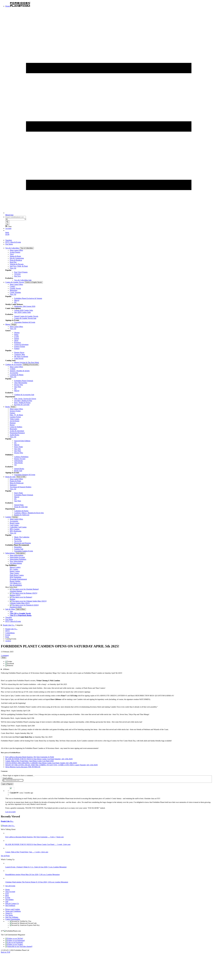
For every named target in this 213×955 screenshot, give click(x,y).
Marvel (16, 300)
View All (13, 268)
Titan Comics (14, 573)
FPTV (7, 631)
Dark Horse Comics (17, 575)
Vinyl (12, 254)
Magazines (13, 290)
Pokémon (17, 539)
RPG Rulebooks (15, 531)
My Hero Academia (21, 356)
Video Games (14, 419)
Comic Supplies (15, 292)
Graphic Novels (15, 288)
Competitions (10, 633)
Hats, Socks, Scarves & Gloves (25, 399)
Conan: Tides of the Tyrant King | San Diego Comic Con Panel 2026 (29, 761)
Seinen (16, 338)
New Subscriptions (16, 561)
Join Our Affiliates (11, 917)
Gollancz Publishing (21, 457)
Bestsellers (18, 547)
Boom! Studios (15, 581)
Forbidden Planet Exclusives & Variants (28, 298)
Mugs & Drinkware (17, 483)
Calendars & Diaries (21, 511)
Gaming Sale (18, 549)
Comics (12, 286)
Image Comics (15, 571)
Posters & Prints (15, 481)
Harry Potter (18, 447)
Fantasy (17, 348)
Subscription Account (17, 557)
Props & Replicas (16, 260)
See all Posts (5, 856)
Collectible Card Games (18, 527)
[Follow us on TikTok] (14, 938)
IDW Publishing (15, 577)
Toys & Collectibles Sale (23, 280)
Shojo (16, 340)
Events (7, 635)
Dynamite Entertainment (18, 579)
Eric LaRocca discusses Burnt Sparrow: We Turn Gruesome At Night (29, 757)
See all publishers (16, 585)
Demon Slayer (19, 352)
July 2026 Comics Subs (22, 312)
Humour (13, 423)
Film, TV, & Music (16, 415)
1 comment (5, 655)
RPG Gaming (14, 529)
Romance (17, 342)
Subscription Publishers (18, 559)
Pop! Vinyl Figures (21, 272)
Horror (12, 425)
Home (7, 889)
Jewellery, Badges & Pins (23, 401)
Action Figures (15, 252)
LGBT (16, 336)
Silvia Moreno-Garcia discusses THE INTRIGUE (22, 767)
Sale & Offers (10, 609)
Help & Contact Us (12, 903)
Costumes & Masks (16, 375)
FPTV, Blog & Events (13, 242)
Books (7, 407)
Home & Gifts (10, 477)
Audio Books (14, 435)
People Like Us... (9, 625)
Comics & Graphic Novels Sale (25, 318)
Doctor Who (18, 385)
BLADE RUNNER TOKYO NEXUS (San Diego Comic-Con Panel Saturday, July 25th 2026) (39, 759)
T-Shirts (12, 369)
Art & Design (14, 421)
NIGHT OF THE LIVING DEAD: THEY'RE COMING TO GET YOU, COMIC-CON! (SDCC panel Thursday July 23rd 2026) (51, 765)
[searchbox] (15, 217)
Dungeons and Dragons (22, 543)
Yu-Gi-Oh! (18, 541)
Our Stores (9, 244)
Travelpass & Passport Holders (20, 487)
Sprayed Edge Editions (22, 441)
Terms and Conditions (13, 911)
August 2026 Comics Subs (23, 310)
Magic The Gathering (21, 537)
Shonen (17, 332)
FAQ (7, 893)
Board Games (14, 523)
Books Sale (18, 471)
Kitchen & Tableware (21, 515)
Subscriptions (10, 553)
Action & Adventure (21, 344)
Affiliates (6, 669)
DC (15, 302)
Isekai (16, 334)
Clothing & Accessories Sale (24, 395)
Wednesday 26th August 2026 (24, 306)
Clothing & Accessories (13, 364)
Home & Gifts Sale (21, 507)
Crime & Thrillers (16, 427)
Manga (7, 324)
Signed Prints (19, 505)
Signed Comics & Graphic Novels (26, 316)
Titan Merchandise (20, 383)
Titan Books (18, 463)
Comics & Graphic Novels (14, 282)
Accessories (14, 373)
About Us (8, 913)
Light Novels (18, 358)
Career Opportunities (12, 919)
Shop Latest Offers (16, 250)
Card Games (14, 525)
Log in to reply (10, 812)
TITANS (17, 274)
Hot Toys (17, 276)
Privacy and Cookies (12, 909)
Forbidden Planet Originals (23, 381)
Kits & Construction (17, 258)
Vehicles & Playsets (17, 264)
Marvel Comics (15, 567)
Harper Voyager (19, 459)
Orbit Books (18, 461)
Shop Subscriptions (16, 555)
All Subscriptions (16, 563)
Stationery (13, 485)
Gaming (8, 517)
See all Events (10, 886)
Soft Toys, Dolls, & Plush (19, 266)
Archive (8, 641)
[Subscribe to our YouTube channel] (18, 946)
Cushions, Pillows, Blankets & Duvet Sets (29, 513)
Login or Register (7, 784)
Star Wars (17, 387)
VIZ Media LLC (16, 583)
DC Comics (14, 569)
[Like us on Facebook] (14, 942)
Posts (7, 637)
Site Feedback (10, 905)
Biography (13, 429)
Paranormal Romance (17, 433)
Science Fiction (19, 346)
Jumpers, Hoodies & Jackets (20, 371)
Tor (15, 465)
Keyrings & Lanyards (21, 405)
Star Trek (17, 449)
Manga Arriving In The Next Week (26, 362)
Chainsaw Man (19, 354)
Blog (7, 895)
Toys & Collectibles (12, 248)
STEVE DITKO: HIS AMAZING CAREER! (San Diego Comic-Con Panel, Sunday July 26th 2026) (41, 763)
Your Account (10, 891)
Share (4, 657)
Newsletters (9, 899)
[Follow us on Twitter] (14, 944)
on (20, 613)
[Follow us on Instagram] (15, 940)
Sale (11, 611)
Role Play (13, 262)
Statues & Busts (15, 256)
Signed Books (19, 469)
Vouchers (8, 240)
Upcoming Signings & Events (24, 322)
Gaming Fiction (15, 417)
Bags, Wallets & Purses (22, 403)
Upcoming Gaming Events (23, 551)
